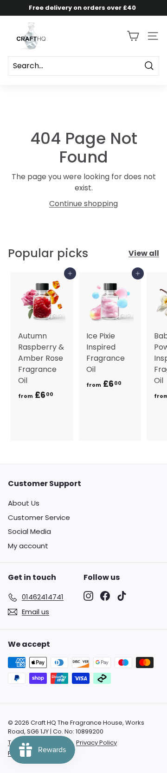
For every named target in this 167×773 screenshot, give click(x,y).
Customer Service (39, 517)
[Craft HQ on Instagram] (88, 595)
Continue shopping (83, 203)
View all (143, 253)
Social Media (29, 531)
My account (28, 546)
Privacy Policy (96, 742)
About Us (23, 503)
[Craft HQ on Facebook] (105, 595)
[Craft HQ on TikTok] (122, 595)
